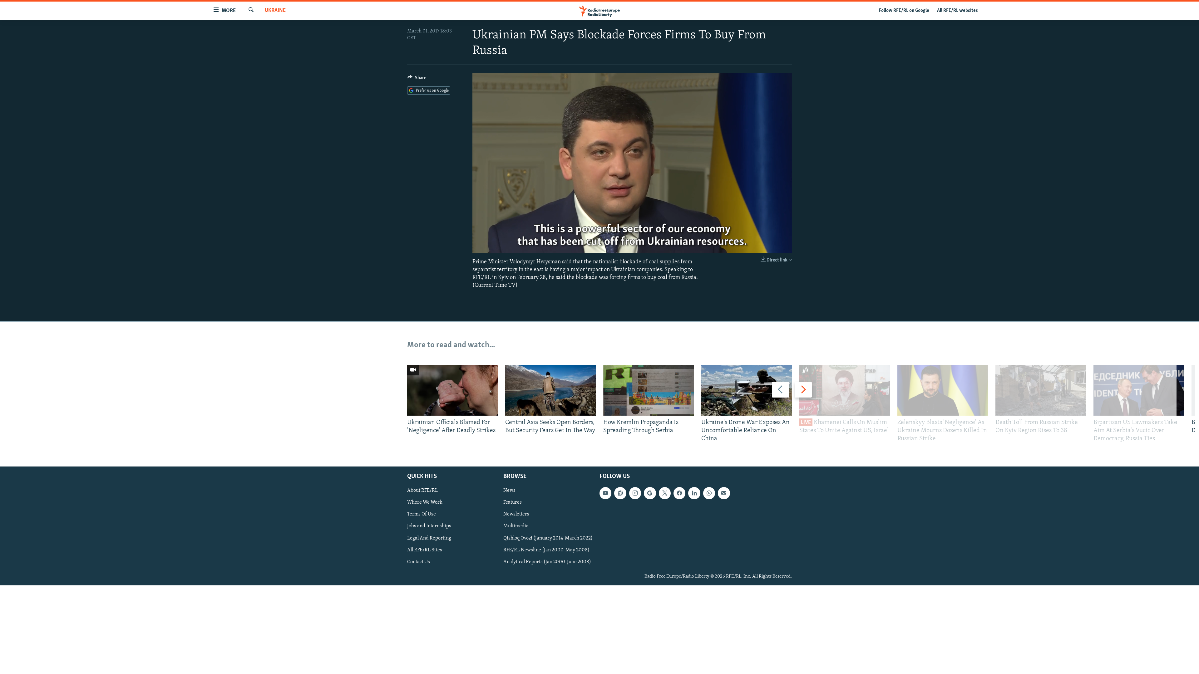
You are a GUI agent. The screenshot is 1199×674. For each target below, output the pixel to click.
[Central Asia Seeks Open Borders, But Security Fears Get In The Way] (550, 390)
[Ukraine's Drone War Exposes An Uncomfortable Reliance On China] (746, 390)
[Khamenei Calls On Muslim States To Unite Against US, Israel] (844, 390)
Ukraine (275, 10)
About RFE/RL (422, 490)
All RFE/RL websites (957, 10)
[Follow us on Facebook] (679, 493)
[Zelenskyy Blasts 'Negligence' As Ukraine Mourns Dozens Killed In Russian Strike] (942, 390)
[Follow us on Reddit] (620, 493)
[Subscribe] (724, 493)
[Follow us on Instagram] (635, 493)
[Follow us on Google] (650, 493)
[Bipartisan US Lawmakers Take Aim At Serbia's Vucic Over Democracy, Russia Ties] (1138, 390)
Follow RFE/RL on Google (904, 10)
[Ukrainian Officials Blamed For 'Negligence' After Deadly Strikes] (452, 390)
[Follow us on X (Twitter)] (665, 493)
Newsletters (516, 514)
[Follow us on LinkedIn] (694, 493)
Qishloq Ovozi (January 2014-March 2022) (548, 537)
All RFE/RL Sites (424, 549)
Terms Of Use (421, 514)
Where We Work (424, 502)
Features (512, 502)
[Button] (416, 79)
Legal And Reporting (429, 537)
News (509, 490)
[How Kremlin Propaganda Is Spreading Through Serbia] (648, 390)
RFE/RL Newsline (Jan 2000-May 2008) (546, 549)
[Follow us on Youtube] (605, 493)
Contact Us (418, 561)
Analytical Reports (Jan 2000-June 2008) (547, 561)
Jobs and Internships (429, 526)
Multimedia (516, 526)
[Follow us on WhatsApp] (709, 493)
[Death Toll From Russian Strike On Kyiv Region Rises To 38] (1040, 390)
